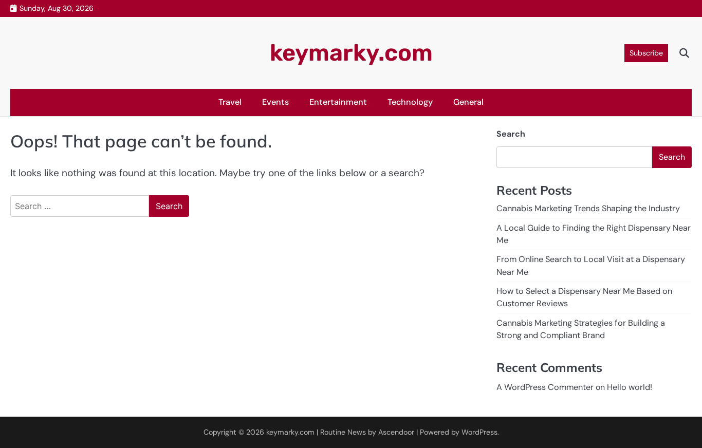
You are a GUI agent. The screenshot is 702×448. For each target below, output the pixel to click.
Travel (230, 102)
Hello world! (629, 387)
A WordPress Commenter (545, 387)
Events (275, 102)
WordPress (479, 432)
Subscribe (646, 53)
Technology (410, 102)
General (468, 102)
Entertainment (338, 102)
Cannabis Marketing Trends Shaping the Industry (588, 208)
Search (510, 133)
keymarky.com (351, 52)
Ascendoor (396, 432)
